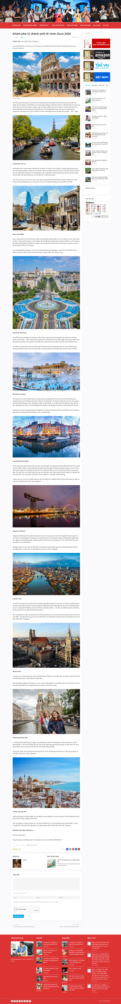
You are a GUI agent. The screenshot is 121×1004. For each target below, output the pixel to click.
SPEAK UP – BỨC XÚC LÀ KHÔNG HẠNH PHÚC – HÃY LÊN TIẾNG (100, 971)
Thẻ (107, 85)
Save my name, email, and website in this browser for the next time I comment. (37, 902)
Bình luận (101, 85)
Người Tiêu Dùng (72, 25)
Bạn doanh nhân (85, 25)
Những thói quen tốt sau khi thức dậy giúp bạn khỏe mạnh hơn (51, 986)
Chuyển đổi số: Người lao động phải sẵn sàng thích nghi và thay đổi (100, 956)
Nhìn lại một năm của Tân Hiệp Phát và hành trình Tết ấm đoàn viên (100, 944)
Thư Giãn (105, 25)
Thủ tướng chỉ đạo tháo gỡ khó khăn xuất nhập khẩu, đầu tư (51, 960)
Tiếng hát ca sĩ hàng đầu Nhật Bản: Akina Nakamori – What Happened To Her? (77, 952)
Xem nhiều (94, 85)
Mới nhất (87, 85)
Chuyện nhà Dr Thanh (30, 25)
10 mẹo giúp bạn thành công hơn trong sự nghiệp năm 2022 (76, 988)
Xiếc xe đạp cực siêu (75, 968)
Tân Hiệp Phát (43, 25)
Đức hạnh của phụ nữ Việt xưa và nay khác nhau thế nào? (76, 978)
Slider (20, 849)
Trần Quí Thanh (106, 1001)
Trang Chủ (16, 25)
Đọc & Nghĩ (96, 25)
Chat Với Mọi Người (58, 25)
